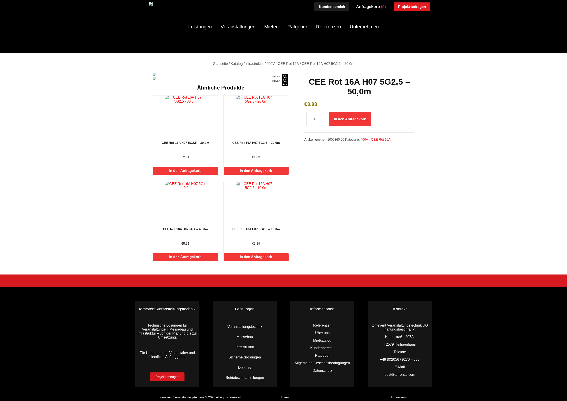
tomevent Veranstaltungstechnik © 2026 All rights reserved (200, 397)
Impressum (399, 397)
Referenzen (328, 26)
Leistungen (200, 26)
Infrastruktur (254, 64)
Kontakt (400, 309)
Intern (285, 397)
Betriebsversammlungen (245, 378)
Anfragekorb (371, 6)
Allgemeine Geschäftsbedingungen (322, 363)
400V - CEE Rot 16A (282, 64)
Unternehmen (364, 26)
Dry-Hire (244, 367)
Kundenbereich (322, 348)
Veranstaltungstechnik (244, 327)
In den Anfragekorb (185, 171)
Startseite (220, 64)
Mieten (271, 26)
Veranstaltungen (238, 26)
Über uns (322, 333)
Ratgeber (297, 26)
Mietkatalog (322, 340)
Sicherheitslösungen (245, 357)
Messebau (245, 337)
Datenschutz (322, 370)
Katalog (237, 64)
